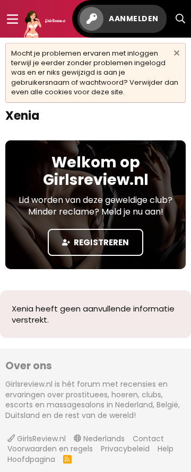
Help (165, 448)
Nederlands (103, 438)
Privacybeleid (125, 448)
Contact (148, 438)
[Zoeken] (180, 18)
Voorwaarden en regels (50, 448)
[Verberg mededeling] (175, 54)
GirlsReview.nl (40, 438)
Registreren (100, 242)
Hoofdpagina (31, 459)
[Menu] (12, 19)
